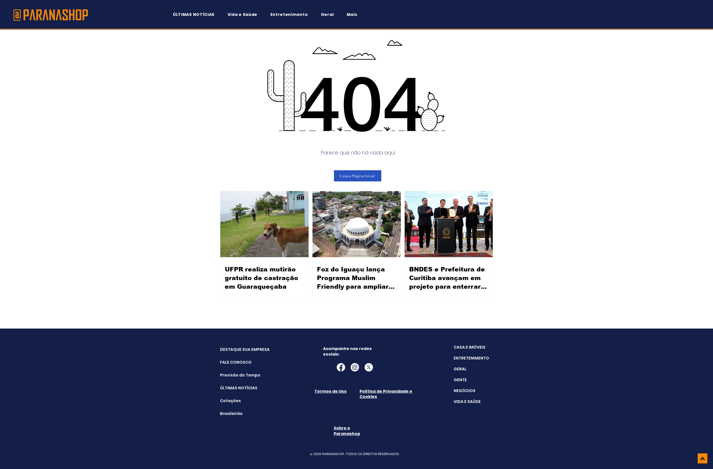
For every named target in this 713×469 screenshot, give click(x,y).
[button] (354, 14)
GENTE (460, 380)
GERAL (460, 369)
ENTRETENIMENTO (471, 358)
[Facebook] (341, 367)
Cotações (230, 401)
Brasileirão (231, 413)
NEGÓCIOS (464, 390)
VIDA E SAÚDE (467, 401)
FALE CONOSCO (234, 362)
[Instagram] (355, 367)
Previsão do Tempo (234, 375)
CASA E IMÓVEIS (469, 347)
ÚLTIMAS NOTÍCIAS (234, 388)
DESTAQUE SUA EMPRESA (234, 349)
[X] (369, 367)
